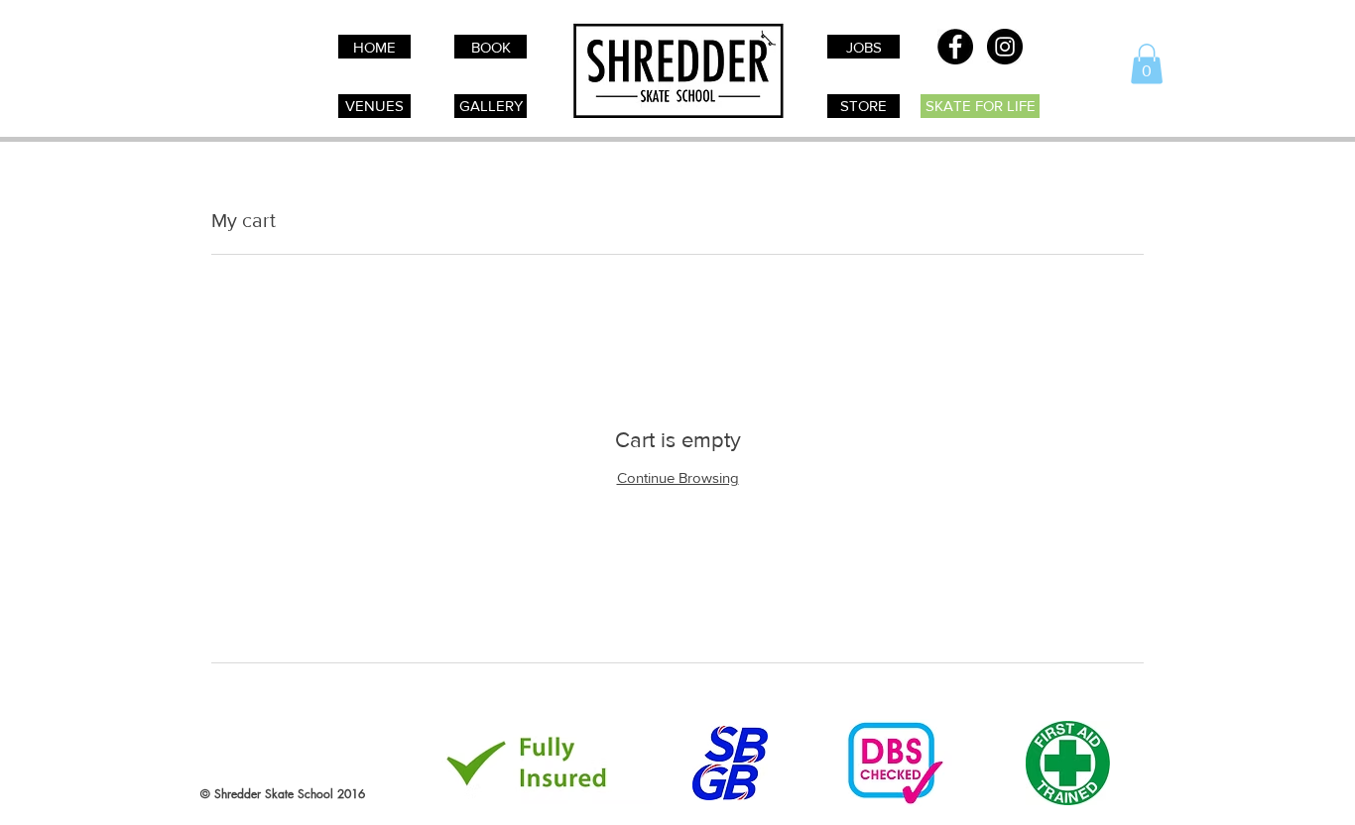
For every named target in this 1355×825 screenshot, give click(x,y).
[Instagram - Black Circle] (1005, 46)
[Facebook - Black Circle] (955, 46)
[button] (1147, 64)
